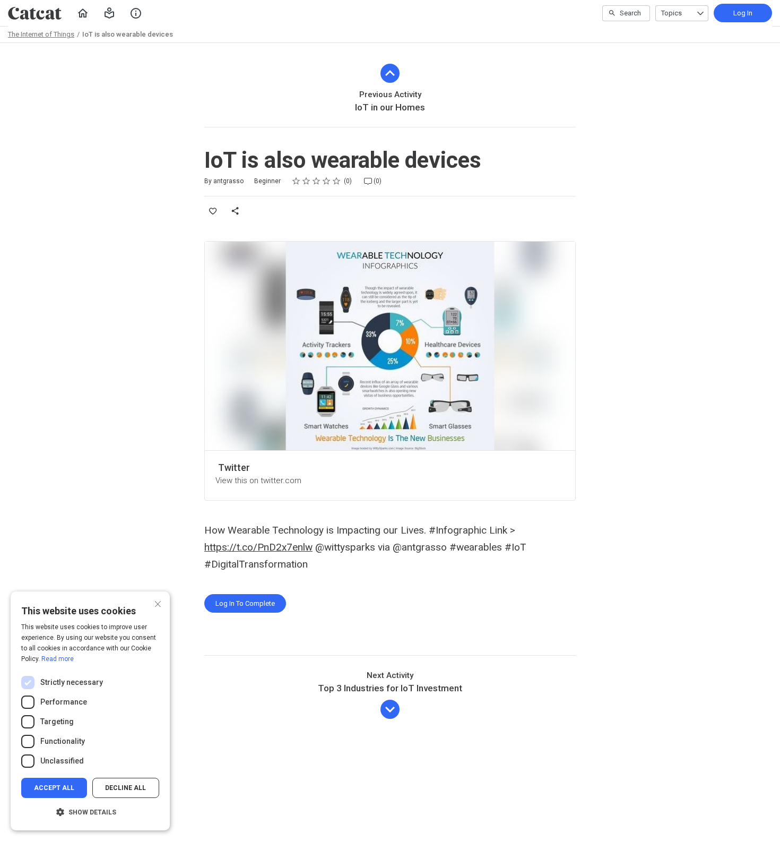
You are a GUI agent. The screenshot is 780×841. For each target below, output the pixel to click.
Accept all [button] (54, 788)
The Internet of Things (41, 34)
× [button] (158, 603)
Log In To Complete (245, 603)
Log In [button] (742, 13)
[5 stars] (337, 181)
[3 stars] (316, 181)
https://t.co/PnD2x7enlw (258, 547)
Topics (671, 13)
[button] (109, 13)
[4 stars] (327, 181)
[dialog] (90, 710)
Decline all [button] (125, 788)
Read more (57, 659)
